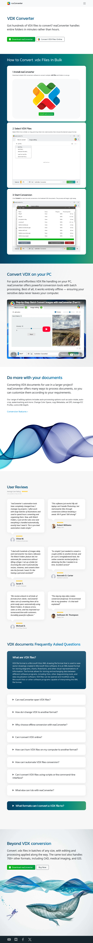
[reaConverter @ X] (31, 939)
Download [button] (22, 39)
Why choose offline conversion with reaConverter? (41, 724)
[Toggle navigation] (84, 3)
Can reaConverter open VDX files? (32, 699)
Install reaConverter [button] (46, 114)
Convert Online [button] (51, 39)
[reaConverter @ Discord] (17, 939)
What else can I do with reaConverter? (34, 790)
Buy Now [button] (42, 867)
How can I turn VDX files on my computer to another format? (46, 749)
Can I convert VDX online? (28, 737)
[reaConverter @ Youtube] (10, 939)
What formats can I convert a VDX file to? (40, 806)
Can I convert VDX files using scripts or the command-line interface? (43, 776)
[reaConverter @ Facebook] (24, 939)
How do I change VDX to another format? (36, 712)
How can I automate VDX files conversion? (37, 762)
